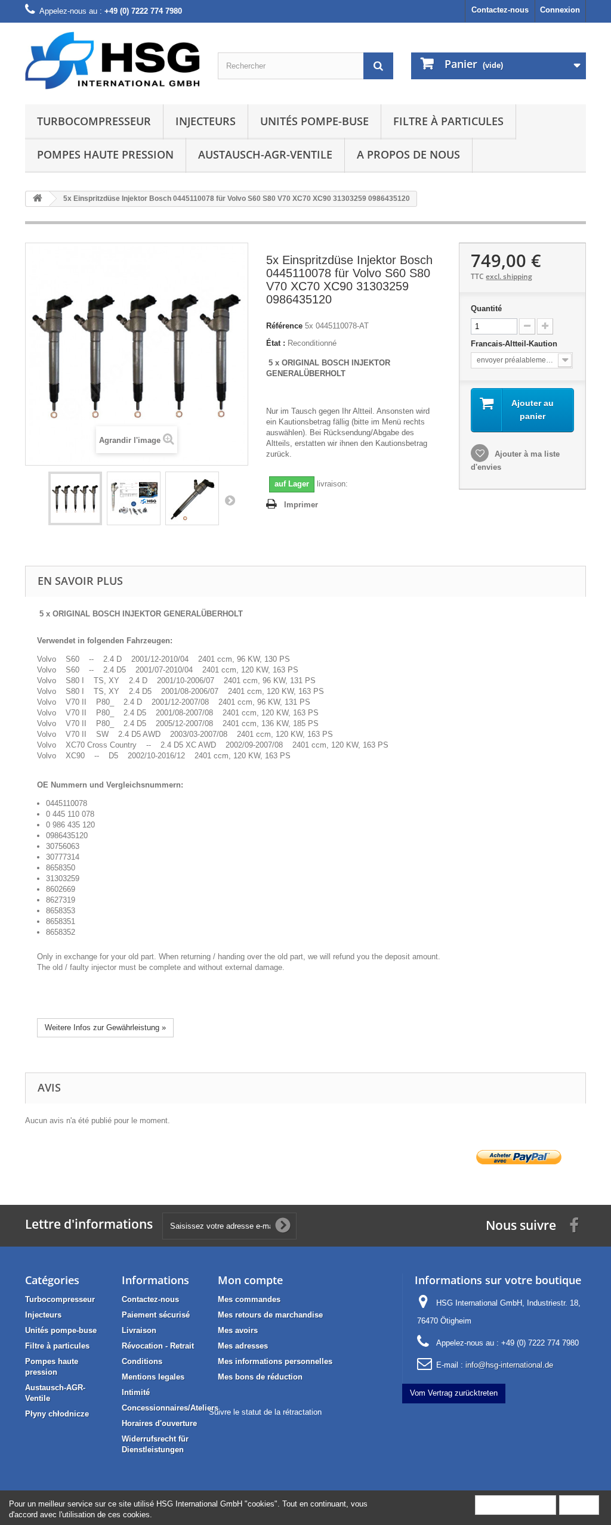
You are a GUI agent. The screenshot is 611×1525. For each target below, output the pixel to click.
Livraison (139, 1330)
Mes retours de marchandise (270, 1314)
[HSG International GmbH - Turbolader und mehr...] (112, 60)
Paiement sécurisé (156, 1314)
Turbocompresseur (94, 121)
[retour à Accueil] (37, 198)
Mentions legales (153, 1376)
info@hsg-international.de (509, 1364)
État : (275, 343)
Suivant (230, 500)
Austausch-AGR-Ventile (265, 154)
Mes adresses (243, 1345)
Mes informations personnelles (275, 1361)
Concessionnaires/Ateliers (170, 1407)
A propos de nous (408, 154)
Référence (284, 325)
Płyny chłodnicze (57, 1413)
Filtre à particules (448, 121)
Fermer (579, 1504)
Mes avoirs (238, 1330)
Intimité (136, 1392)
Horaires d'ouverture (159, 1423)
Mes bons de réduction (260, 1376)
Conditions (142, 1361)
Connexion (560, 9)
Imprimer (301, 504)
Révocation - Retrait (158, 1345)
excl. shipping (509, 276)
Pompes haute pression (105, 154)
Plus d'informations (515, 1504)
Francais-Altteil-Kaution (515, 343)
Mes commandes (249, 1299)
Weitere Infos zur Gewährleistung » (105, 1027)
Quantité (486, 308)
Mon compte (250, 1280)
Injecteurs (205, 121)
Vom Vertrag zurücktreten (454, 1392)
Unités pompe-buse (314, 121)
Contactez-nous (500, 9)
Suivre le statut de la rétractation (265, 1412)
